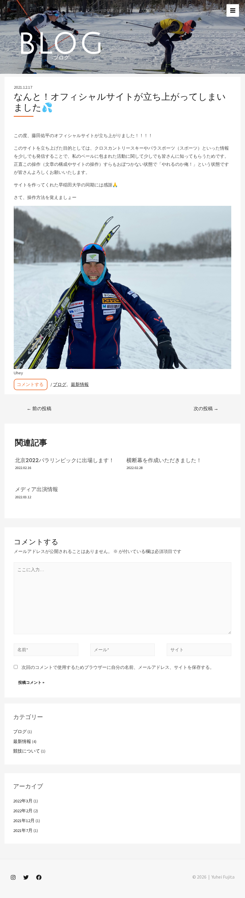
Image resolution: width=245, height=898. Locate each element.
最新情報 (80, 384)
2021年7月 (23, 830)
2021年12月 (24, 820)
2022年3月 (23, 801)
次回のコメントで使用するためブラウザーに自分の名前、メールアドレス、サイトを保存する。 (118, 667)
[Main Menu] (232, 10)
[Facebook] (39, 877)
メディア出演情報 (36, 489)
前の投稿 (39, 408)
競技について (26, 751)
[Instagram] (13, 877)
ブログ (59, 384)
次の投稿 (206, 408)
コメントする (30, 384)
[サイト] (199, 651)
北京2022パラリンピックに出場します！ (64, 460)
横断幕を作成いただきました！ (164, 460)
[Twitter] (26, 877)
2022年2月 (23, 810)
